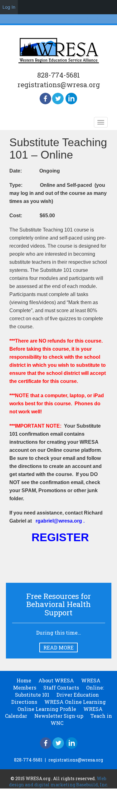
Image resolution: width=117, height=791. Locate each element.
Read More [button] (58, 647)
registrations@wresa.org (58, 84)
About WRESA (56, 680)
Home (24, 680)
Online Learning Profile (46, 709)
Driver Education (77, 694)
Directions (24, 702)
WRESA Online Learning (75, 702)
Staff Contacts (61, 687)
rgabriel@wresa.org (59, 521)
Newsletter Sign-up (58, 715)
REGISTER (60, 537)
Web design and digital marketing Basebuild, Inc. (58, 781)
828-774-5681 (58, 74)
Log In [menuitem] (8, 7)
